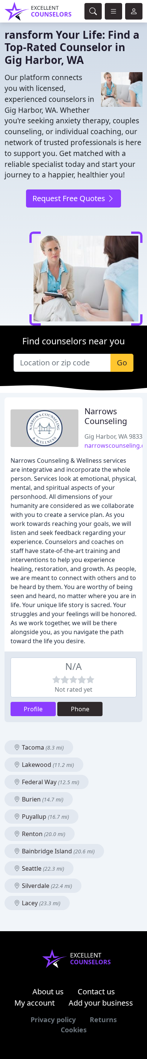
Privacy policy (53, 1019)
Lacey (40, 903)
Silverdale (46, 886)
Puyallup (44, 816)
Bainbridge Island (57, 851)
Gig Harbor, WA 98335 (115, 436)
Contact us (96, 991)
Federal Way (49, 782)
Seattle (42, 868)
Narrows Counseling (105, 416)
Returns (103, 1019)
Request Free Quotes (69, 198)
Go (122, 363)
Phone (80, 709)
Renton (42, 834)
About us (48, 991)
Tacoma (42, 747)
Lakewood (47, 765)
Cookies (74, 1029)
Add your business (101, 1003)
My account (34, 1003)
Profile (33, 709)
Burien (41, 799)
